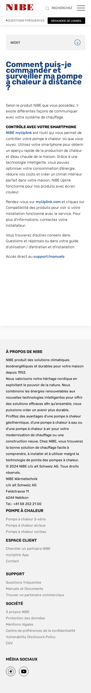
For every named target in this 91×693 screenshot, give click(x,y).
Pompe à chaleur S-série (26, 519)
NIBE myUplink (19, 132)
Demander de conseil (66, 20)
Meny (15, 43)
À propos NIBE (17, 612)
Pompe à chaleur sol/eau (26, 532)
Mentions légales (19, 624)
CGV (9, 643)
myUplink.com (48, 202)
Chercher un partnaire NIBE (28, 549)
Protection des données (25, 618)
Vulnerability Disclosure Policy (31, 637)
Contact (12, 561)
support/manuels (49, 256)
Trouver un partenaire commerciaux (35, 595)
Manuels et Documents (24, 589)
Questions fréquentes (26, 20)
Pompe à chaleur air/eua (25, 525)
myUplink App (17, 555)
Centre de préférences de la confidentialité (40, 631)
